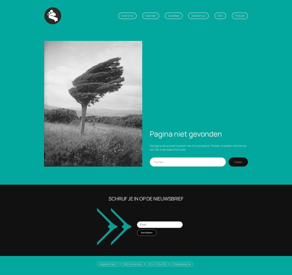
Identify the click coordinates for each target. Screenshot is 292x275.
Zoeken (238, 162)
